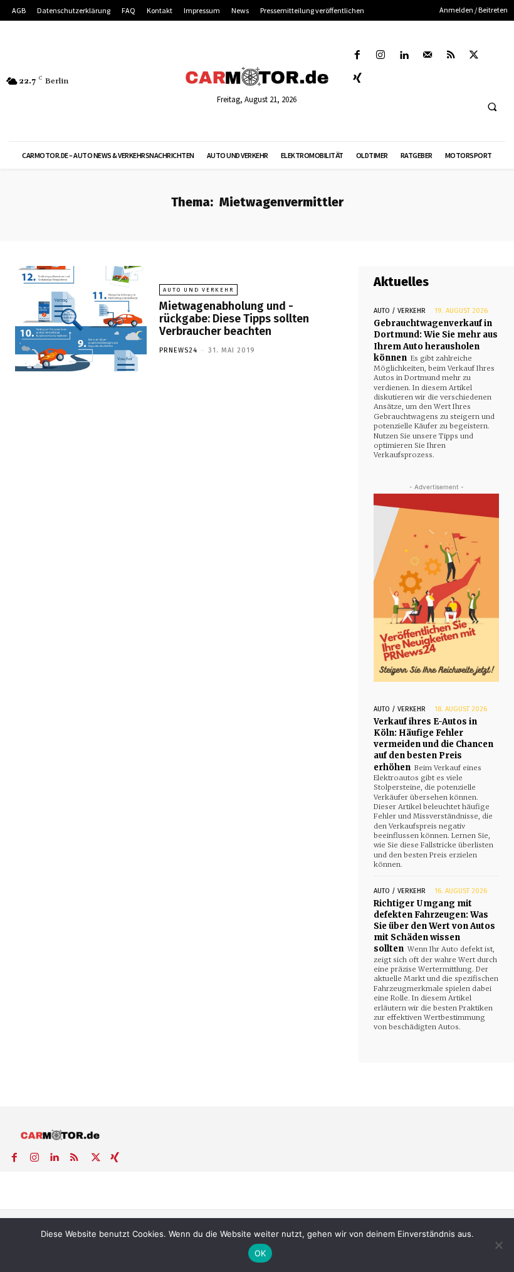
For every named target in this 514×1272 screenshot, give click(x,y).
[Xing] (357, 78)
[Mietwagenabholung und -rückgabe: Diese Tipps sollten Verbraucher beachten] (81, 318)
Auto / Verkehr (400, 310)
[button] (492, 107)
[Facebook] (357, 55)
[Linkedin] (404, 55)
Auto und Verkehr (198, 290)
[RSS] (450, 55)
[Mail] (427, 55)
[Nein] (498, 1245)
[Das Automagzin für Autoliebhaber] (256, 77)
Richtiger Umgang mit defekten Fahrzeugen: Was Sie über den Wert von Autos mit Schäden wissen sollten (434, 926)
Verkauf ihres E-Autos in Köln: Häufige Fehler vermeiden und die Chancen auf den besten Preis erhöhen (433, 744)
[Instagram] (380, 55)
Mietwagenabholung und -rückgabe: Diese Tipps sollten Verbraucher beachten (234, 318)
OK (260, 1253)
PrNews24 (178, 350)
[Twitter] (474, 55)
